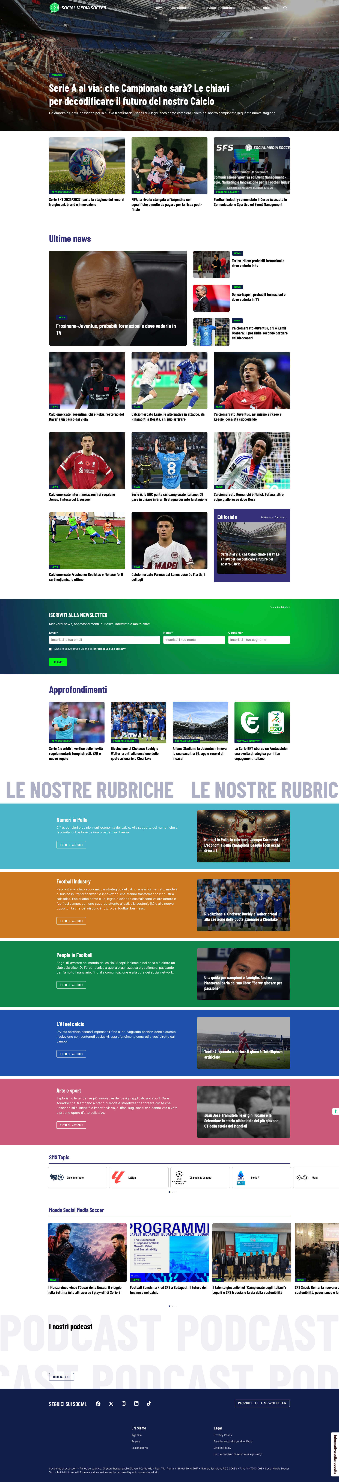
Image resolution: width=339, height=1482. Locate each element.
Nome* (168, 632)
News (159, 8)
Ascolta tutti (61, 1377)
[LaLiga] (139, 1177)
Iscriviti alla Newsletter (262, 1403)
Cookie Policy (222, 1447)
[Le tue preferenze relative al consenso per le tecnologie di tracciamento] (335, 1111)
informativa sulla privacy (109, 648)
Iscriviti (58, 662)
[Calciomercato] (77, 1177)
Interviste (208, 8)
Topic (265, 8)
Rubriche (229, 8)
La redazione (140, 1447)
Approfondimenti (182, 8)
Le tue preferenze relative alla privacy (238, 1454)
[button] (330, 1180)
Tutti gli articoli (71, 845)
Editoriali (248, 8)
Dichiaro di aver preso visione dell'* (90, 648)
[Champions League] (200, 1177)
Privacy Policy (223, 1435)
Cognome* (235, 632)
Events (136, 1441)
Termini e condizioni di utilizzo (233, 1441)
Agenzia (137, 1435)
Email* (53, 632)
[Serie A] (261, 1177)
